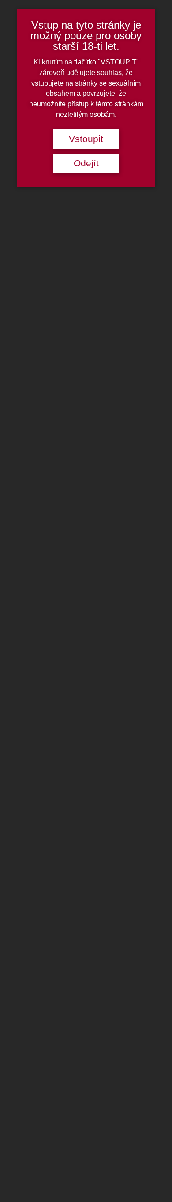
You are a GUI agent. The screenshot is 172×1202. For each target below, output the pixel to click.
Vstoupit (86, 139)
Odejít (86, 163)
